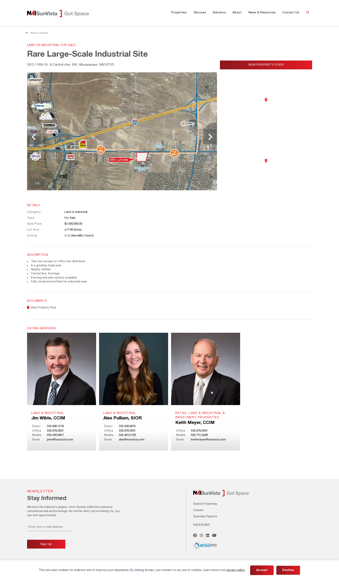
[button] (307, 12)
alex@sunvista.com (131, 439)
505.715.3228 (199, 435)
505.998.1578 (55, 426)
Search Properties (205, 504)
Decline (288, 570)
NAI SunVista (63, 13)
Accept (262, 570)
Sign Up (46, 544)
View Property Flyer (266, 64)
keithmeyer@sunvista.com (208, 439)
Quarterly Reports (205, 516)
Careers (198, 510)
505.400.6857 (55, 435)
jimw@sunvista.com (60, 439)
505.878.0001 (55, 430)
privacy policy (236, 570)
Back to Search (39, 33)
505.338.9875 (127, 426)
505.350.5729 (127, 435)
